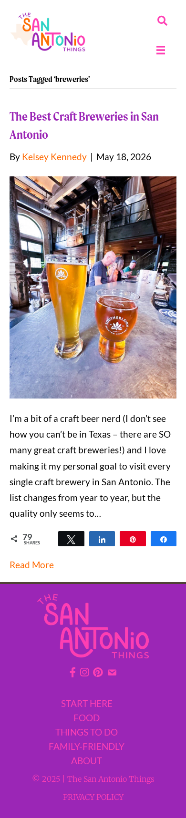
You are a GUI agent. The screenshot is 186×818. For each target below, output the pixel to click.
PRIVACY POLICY (93, 797)
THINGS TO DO (86, 731)
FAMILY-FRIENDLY (86, 746)
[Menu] (160, 50)
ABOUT (86, 760)
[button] (162, 20)
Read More (32, 564)
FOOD (86, 717)
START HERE (87, 703)
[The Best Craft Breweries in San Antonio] (93, 286)
